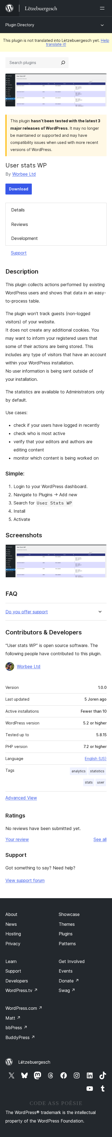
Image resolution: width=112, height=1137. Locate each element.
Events (66, 971)
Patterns (67, 943)
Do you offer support (26, 611)
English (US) (96, 758)
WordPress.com (23, 1008)
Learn (11, 961)
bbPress (16, 1027)
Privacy (12, 943)
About (11, 914)
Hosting (13, 933)
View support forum (25, 880)
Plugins (66, 933)
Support (19, 253)
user (100, 782)
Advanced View (21, 797)
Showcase (69, 914)
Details (18, 210)
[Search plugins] (63, 62)
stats (89, 782)
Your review (17, 839)
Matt (13, 1018)
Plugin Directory (19, 24)
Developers (16, 981)
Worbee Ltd (24, 174)
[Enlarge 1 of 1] (99, 552)
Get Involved (72, 961)
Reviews (19, 224)
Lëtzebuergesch (34, 1062)
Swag (67, 990)
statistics (97, 771)
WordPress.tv (21, 990)
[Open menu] (103, 8)
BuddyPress (20, 1037)
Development (24, 238)
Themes (67, 924)
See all (100, 839)
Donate (69, 981)
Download (18, 189)
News (11, 924)
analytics (78, 771)
